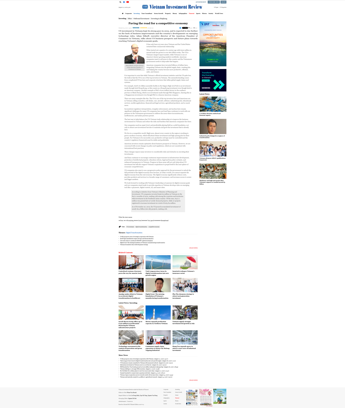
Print (196, 28)
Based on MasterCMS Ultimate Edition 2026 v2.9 (131, 404)
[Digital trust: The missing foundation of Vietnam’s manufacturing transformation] (158, 285)
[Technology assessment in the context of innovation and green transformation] (131, 337)
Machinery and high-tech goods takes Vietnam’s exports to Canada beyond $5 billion (212, 182)
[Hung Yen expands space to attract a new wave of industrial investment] (185, 337)
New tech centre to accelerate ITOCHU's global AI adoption (136, 240)
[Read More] (193, 248)
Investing (137, 13)
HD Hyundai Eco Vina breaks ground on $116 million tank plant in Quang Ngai (142, 367)
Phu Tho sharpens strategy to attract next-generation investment (183, 296)
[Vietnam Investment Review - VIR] (172, 11)
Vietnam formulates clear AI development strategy (134, 244)
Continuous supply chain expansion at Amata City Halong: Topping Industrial (158, 348)
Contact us (130, 401)
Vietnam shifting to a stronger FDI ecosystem (132, 369)
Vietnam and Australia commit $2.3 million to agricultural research (138, 377)
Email (191, 28)
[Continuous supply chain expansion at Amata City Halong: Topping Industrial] (158, 337)
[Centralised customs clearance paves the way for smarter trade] (131, 262)
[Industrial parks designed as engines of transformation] (212, 126)
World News (219, 13)
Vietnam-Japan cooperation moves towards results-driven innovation (139, 375)
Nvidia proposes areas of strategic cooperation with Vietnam (137, 236)
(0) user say (150, 28)
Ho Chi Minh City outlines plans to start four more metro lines (137, 371)
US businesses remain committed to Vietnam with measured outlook (139, 363)
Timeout (191, 13)
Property (168, 13)
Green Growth (158, 13)
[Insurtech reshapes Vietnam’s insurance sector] (185, 262)
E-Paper (216, 7)
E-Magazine (223, 7)
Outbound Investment (141, 18)
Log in (223, 2)
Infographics (183, 13)
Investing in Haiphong (159, 18)
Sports (198, 13)
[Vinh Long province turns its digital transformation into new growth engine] (158, 262)
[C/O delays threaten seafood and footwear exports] (212, 104)
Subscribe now (214, 2)
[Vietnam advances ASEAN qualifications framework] (212, 148)
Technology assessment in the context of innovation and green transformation (130, 348)
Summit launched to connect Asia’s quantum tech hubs (135, 373)
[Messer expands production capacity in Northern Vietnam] (158, 312)
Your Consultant (147, 13)
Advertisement (201, 2)
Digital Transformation (134, 233)
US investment (130, 227)
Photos (204, 13)
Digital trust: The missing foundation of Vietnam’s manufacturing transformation (142, 242)
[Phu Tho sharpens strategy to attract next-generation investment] (185, 285)
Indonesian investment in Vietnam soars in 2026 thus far (136, 365)
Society (211, 13)
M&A (130, 18)
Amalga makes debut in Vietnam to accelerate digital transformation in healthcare (130, 296)
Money (175, 13)
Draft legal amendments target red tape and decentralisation (136, 238)
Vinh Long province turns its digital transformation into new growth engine (157, 273)
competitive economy (154, 227)
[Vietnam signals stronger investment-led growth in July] (185, 312)
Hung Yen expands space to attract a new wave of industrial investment (184, 348)
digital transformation (141, 227)
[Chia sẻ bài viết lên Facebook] (180, 28)
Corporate (128, 13)
